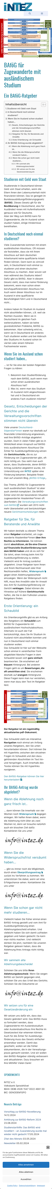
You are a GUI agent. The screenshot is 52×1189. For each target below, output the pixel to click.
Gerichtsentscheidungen (25, 511)
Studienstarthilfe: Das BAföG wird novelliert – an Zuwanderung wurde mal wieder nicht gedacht (25, 1131)
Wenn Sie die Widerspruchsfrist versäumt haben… (26, 153)
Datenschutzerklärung (27, 1185)
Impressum (41, 1185)
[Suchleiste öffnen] (30, 13)
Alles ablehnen (26, 1172)
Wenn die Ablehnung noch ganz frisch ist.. (28, 147)
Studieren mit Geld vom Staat (21, 108)
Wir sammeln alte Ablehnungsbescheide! (25, 165)
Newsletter (10, 1143)
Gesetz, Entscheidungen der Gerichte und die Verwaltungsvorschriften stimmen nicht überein (28, 128)
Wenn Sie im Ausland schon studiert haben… (25, 120)
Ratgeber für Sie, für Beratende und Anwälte (28, 135)
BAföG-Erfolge (37, 478)
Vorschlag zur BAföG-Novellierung (22, 1111)
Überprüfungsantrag (29, 872)
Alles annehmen (26, 1164)
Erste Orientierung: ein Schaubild (27, 140)
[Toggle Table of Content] (42, 104)
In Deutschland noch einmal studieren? (21, 114)
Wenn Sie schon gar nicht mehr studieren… (26, 159)
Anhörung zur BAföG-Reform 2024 (22, 1119)
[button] (48, 1147)
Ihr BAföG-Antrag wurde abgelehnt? (25, 143)
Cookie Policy (12, 1185)
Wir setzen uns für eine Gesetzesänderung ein (26, 170)
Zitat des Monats (13, 1138)
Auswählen (26, 1179)
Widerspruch (36, 571)
